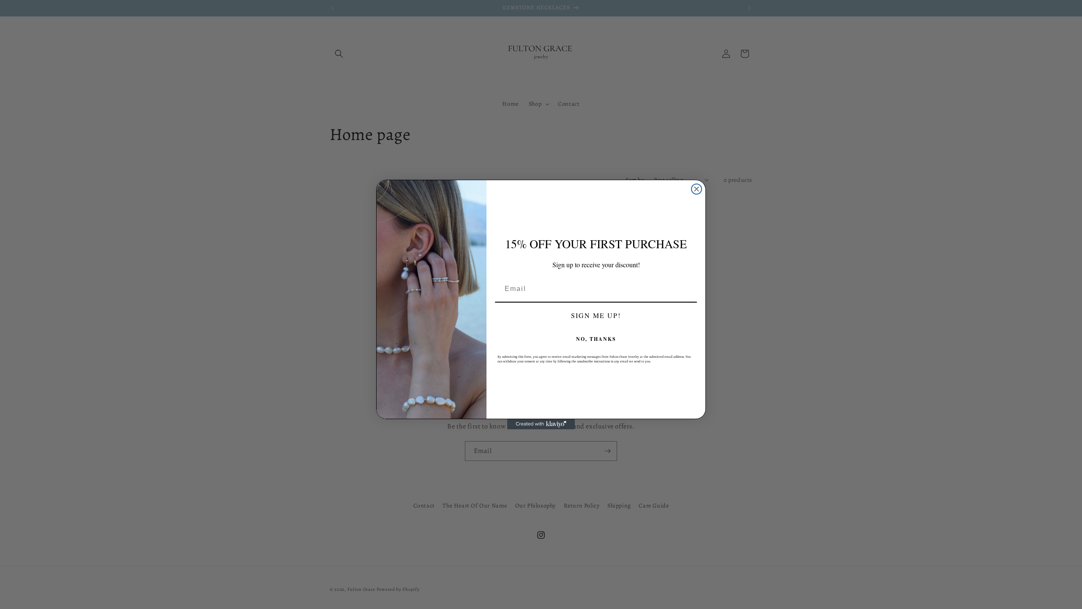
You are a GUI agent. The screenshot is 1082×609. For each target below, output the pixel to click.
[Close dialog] (696, 189)
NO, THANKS (596, 339)
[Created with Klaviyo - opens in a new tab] (541, 424)
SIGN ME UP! (596, 315)
